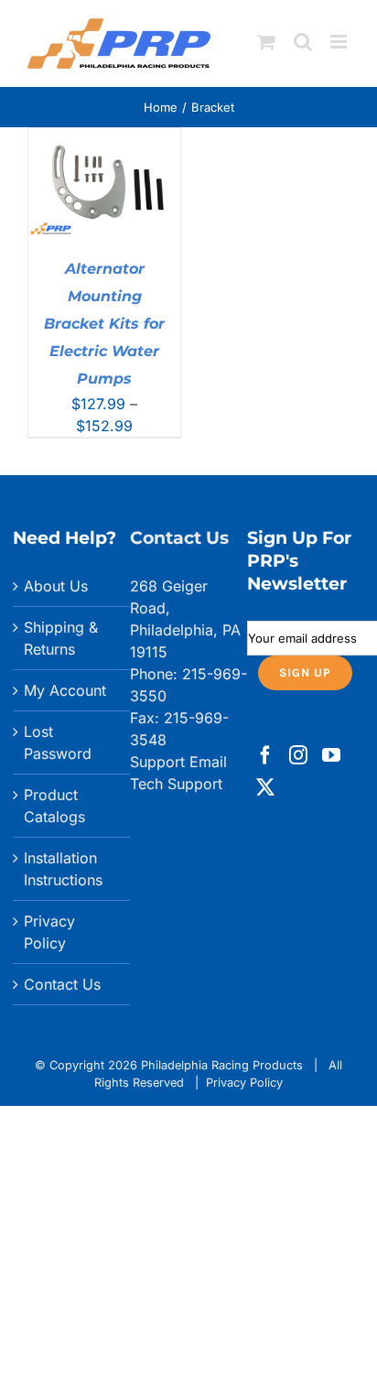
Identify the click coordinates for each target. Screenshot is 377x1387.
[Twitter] (265, 787)
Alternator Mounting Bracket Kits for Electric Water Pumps (104, 323)
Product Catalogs (54, 806)
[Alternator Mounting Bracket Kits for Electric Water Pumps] (104, 139)
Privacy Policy (49, 932)
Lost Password (58, 742)
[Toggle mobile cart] (266, 41)
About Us (56, 586)
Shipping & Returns (61, 638)
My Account (65, 690)
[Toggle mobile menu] (340, 41)
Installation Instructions (63, 869)
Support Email (178, 762)
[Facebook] (265, 755)
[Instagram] (298, 755)
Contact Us (62, 984)
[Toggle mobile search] (303, 41)
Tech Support (176, 784)
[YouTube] (331, 755)
